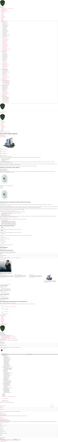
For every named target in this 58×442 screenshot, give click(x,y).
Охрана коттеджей (4, 73)
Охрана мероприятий (4, 86)
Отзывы (2, 317)
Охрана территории (4, 54)
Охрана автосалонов (4, 55)
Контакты (2, 15)
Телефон (1, 435)
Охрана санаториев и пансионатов (6, 34)
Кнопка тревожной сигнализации (6, 83)
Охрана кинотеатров (4, 35)
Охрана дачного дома (4, 70)
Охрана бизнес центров (5, 23)
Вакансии (2, 14)
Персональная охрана (4, 85)
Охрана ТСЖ (3, 74)
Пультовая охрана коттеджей (5, 97)
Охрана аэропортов (4, 59)
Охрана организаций (4, 42)
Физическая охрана (6, 391)
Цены (2, 18)
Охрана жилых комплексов (5, 71)
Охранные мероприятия (5, 218)
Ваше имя (1, 253)
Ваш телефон (1, 409)
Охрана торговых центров (5, 31)
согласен (2, 347)
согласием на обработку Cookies (4, 422)
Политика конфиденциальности (5, 337)
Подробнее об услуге (3, 287)
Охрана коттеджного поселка (5, 77)
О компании (3, 11)
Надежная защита (4, 203)
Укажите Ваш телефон (3, 255)
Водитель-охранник (4, 89)
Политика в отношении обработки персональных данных (9, 338)
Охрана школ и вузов (4, 46)
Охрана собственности (5, 57)
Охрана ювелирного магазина (5, 50)
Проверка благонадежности (5, 93)
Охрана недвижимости (4, 69)
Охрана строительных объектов (8, 372)
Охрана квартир (6, 386)
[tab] (29, 169)
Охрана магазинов (4, 27)
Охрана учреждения (4, 21)
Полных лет (1, 426)
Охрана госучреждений (5, 25)
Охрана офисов (4, 43)
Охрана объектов (3, 51)
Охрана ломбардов (4, 47)
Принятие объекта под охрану (5, 82)
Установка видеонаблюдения (5, 81)
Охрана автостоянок (4, 65)
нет (2, 438)
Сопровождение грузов (5, 87)
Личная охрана (4, 90)
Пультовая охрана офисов (7, 380)
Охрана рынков (4, 58)
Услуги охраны (3, 12)
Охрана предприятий (4, 29)
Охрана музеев (4, 33)
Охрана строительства (5, 53)
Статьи (2, 13)
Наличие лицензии (2, 437)
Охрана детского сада (5, 26)
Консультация (2, 112)
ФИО (0, 424)
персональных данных (12, 347)
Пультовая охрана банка (5, 99)
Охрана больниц (4, 38)
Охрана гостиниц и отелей (5, 39)
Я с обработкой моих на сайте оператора (10, 347)
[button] (29, 203)
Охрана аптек (4, 22)
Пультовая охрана (5, 379)
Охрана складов (4, 61)
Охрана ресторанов (4, 30)
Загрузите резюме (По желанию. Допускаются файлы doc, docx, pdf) (6, 439)
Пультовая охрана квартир (5, 98)
